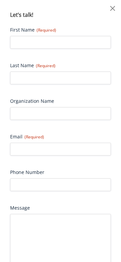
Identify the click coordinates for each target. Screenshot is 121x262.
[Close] (113, 8)
